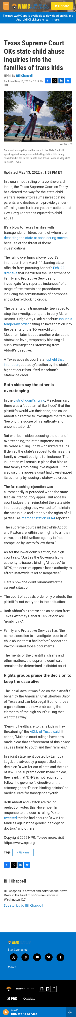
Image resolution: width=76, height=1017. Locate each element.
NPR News (23, 852)
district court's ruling (29, 400)
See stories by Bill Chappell (23, 905)
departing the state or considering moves (36, 238)
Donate (63, 6)
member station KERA (38, 518)
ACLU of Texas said (45, 731)
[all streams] (71, 1012)
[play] (6, 1012)
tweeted (10, 818)
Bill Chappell (24, 76)
